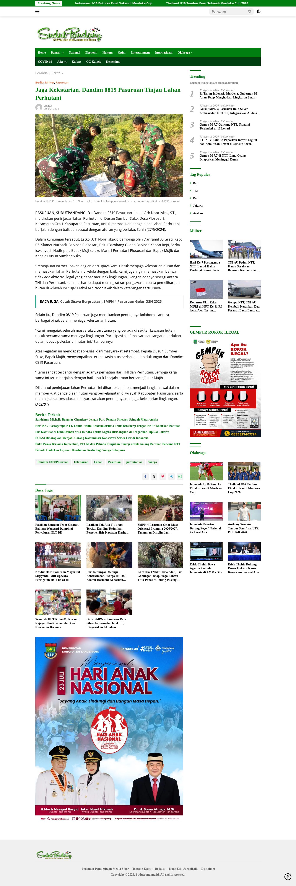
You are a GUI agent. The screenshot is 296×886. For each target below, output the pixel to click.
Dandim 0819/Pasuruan (52, 462)
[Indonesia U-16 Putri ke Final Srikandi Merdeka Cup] (206, 471)
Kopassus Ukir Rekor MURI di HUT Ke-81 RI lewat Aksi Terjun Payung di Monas (206, 307)
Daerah (55, 52)
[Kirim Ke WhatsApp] (180, 476)
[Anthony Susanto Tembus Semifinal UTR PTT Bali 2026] (244, 511)
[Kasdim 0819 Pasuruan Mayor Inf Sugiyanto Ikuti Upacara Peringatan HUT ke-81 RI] (58, 555)
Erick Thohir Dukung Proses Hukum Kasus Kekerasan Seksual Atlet (244, 568)
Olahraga (184, 52)
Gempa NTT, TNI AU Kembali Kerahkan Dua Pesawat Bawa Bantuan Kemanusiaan (244, 307)
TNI (195, 191)
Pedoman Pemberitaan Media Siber (105, 868)
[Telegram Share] (171, 476)
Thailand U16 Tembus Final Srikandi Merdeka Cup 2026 (173, 3)
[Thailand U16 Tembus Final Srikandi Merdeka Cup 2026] (244, 471)
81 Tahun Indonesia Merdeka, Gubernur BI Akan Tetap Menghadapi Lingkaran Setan (228, 95)
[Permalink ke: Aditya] (38, 107)
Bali (195, 183)
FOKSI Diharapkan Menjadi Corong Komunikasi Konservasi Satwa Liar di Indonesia (91, 438)
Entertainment (140, 52)
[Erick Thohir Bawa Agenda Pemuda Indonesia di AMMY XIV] (206, 551)
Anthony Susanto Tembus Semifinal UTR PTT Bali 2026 (243, 528)
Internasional (163, 52)
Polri (196, 198)
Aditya (48, 106)
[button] (250, 11)
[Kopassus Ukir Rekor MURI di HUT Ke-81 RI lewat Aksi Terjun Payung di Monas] (206, 289)
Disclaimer (208, 868)
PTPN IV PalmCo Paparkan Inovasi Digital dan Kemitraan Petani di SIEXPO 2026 (228, 142)
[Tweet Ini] (154, 476)
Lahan (98, 462)
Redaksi (160, 868)
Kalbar (76, 61)
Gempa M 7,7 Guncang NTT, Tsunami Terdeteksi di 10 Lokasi (225, 126)
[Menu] (38, 11)
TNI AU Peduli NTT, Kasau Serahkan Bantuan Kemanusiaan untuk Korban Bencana (243, 267)
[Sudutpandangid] (71, 34)
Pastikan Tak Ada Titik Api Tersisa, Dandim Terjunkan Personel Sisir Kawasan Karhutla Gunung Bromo (108, 529)
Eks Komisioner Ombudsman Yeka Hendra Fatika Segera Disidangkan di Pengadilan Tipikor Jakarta (102, 432)
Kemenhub (113, 61)
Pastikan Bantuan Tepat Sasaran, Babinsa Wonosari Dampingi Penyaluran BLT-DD (57, 528)
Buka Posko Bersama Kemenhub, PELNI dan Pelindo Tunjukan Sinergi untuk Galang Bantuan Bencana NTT (107, 444)
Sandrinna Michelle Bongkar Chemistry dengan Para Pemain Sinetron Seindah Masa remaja (96, 419)
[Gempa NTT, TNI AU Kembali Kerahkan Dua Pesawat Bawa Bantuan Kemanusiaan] (244, 289)
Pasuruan (61, 82)
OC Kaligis (93, 61)
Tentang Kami (141, 868)
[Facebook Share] (145, 476)
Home (42, 52)
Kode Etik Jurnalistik (183, 868)
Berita (39, 82)
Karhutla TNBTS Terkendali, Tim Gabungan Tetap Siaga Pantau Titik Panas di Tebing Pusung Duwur (160, 576)
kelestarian (81, 462)
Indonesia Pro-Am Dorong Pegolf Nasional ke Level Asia (205, 528)
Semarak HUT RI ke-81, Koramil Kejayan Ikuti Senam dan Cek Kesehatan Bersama (57, 623)
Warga (152, 462)
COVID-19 (45, 61)
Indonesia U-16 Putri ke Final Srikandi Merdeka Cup (80, 3)
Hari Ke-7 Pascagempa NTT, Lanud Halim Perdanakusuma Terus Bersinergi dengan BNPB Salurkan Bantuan (108, 425)
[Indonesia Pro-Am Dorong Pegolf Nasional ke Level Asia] (206, 511)
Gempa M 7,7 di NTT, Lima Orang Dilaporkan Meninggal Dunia (223, 157)
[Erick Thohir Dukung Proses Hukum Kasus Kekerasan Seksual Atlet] (244, 551)
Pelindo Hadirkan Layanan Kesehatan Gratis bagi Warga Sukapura (80, 450)
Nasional (74, 52)
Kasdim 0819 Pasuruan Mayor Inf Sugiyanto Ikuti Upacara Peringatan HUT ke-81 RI (57, 575)
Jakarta (198, 206)
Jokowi (62, 61)
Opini (121, 52)
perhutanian (134, 462)
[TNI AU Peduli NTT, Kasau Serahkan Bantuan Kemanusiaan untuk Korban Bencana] (244, 249)
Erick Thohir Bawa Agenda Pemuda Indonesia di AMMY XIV (206, 568)
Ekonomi (91, 52)
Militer (49, 82)
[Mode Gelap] (258, 11)
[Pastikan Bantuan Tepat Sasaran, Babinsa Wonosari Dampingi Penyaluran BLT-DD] (58, 508)
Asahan (198, 213)
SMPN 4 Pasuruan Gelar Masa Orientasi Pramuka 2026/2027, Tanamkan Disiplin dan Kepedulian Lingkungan (158, 529)
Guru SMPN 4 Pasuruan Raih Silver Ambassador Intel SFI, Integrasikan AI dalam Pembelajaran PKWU (106, 623)
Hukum (107, 52)
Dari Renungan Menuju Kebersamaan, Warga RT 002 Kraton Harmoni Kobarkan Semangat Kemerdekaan (105, 576)
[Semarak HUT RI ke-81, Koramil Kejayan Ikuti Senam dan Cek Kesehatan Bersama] (58, 602)
